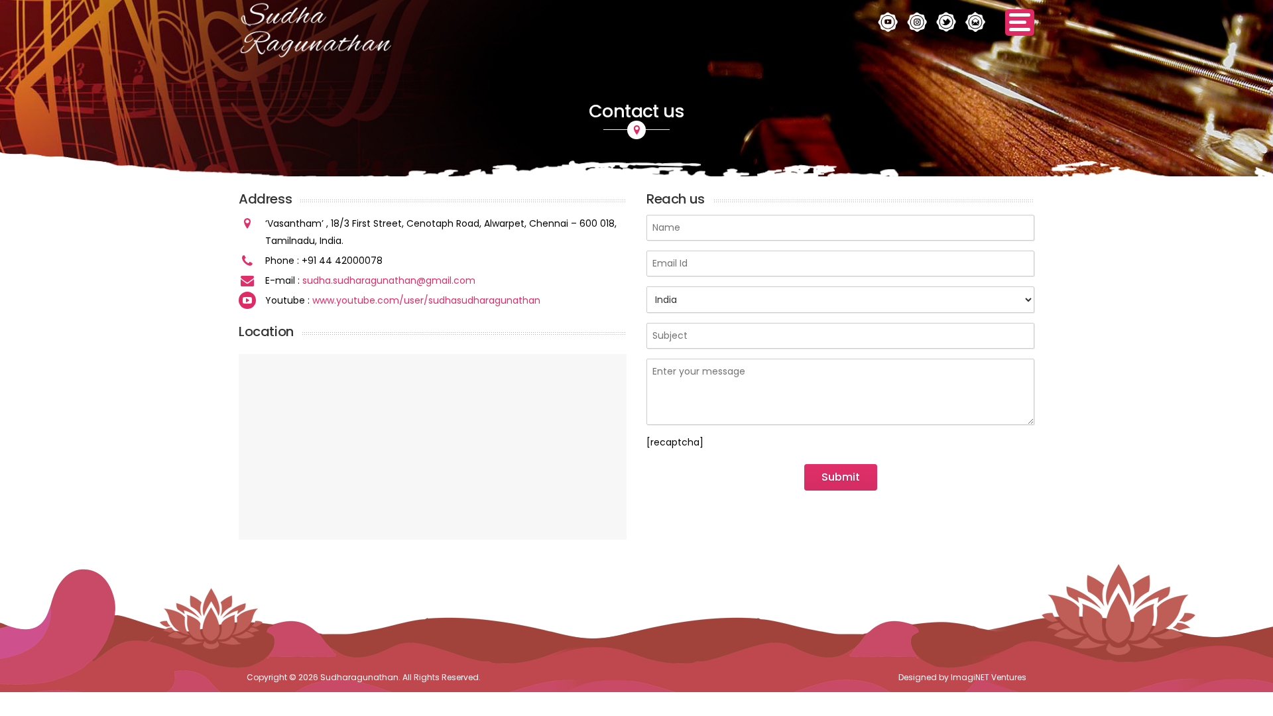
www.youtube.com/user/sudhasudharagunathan (426, 300)
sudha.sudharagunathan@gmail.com (388, 280)
